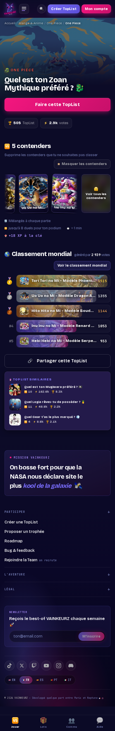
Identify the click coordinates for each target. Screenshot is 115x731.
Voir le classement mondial (82, 265)
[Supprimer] (6, 180)
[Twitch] (34, 666)
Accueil (9, 23)
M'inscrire (91, 636)
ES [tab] (42, 680)
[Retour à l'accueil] (10, 9)
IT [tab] (69, 680)
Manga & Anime (31, 23)
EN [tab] (14, 680)
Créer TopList (63, 9)
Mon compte (96, 9)
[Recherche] (41, 8)
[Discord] (71, 666)
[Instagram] (59, 666)
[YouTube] (46, 666)
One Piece (54, 23)
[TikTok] (9, 666)
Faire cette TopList (57, 104)
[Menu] (24, 9)
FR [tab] (28, 680)
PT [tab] (56, 680)
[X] (22, 666)
